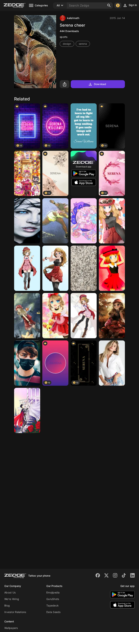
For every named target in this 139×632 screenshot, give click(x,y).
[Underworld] (27, 220)
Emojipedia (53, 592)
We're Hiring (11, 599)
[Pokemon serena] (27, 315)
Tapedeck (52, 605)
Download (100, 84)
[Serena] (84, 220)
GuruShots (52, 599)
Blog (7, 605)
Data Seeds (53, 612)
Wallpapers (11, 627)
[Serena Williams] (84, 126)
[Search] (109, 5)
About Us (10, 592)
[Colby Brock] (27, 363)
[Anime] (27, 410)
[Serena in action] (55, 220)
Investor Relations (15, 612)
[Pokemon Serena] (27, 173)
